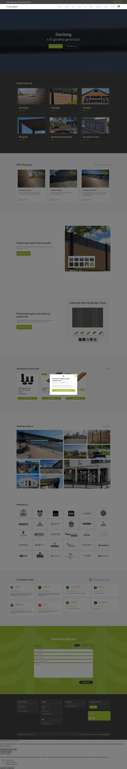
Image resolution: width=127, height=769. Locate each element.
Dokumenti (98, 6)
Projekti (79, 6)
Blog (85, 6)
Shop (73, 6)
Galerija (91, 6)
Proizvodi (67, 6)
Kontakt (112, 6)
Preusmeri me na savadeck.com (63, 390)
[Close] (75, 376)
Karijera (106, 6)
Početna (59, 6)
